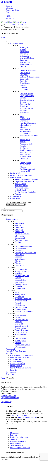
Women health (25, 171)
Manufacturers (15, 177)
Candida (23, 66)
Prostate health (25, 140)
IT (11, 2)
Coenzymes (24, 75)
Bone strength (25, 62)
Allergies (23, 50)
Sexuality (23, 146)
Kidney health (25, 119)
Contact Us (10, 12)
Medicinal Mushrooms (28, 123)
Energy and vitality (27, 96)
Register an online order (19, 437)
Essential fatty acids (27, 100)
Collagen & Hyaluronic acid (30, 77)
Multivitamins (25, 129)
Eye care (23, 102)
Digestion (23, 87)
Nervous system (25, 131)
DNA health (24, 89)
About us (9, 6)
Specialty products (26, 150)
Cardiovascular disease (28, 71)
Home (3, 378)
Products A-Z (15, 173)
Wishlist (8, 16)
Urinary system (25, 163)
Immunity (23, 110)
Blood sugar (24, 60)
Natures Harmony (21, 186)
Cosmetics (23, 81)
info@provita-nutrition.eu (27, 417)
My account (10, 18)
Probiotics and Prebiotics (29, 135)
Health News (15, 198)
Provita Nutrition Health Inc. (25, 192)
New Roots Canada (22, 188)
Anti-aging (23, 54)
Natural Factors (20, 184)
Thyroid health (25, 159)
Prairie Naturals (20, 190)
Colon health (24, 79)
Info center (10, 8)
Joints (22, 117)
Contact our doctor (12, 10)
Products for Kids (26, 144)
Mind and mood (25, 125)
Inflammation (24, 112)
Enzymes (23, 98)
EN (2, 2)
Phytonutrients (25, 133)
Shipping (13, 439)
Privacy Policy (15, 443)
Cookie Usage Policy (18, 441)
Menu (3, 37)
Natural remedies (16, 43)
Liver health (24, 121)
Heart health (24, 106)
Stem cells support (26, 154)
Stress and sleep (25, 156)
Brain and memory (26, 64)
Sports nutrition (25, 152)
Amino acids (24, 52)
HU (5, 2)
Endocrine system (26, 94)
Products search (10, 27)
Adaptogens (24, 48)
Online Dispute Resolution (20, 448)
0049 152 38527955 (19, 24)
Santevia (18, 194)
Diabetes (23, 85)
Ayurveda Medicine (27, 58)
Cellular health (25, 73)
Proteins (23, 142)
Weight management (27, 169)
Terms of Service (16, 446)
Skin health (24, 148)
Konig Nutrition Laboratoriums (26, 179)
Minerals (23, 127)
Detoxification (25, 83)
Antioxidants (24, 56)
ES (8, 2)
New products (15, 196)
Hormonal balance (26, 108)
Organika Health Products (24, 182)
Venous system (25, 165)
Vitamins (23, 167)
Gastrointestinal (25, 104)
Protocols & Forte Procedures (21, 175)
